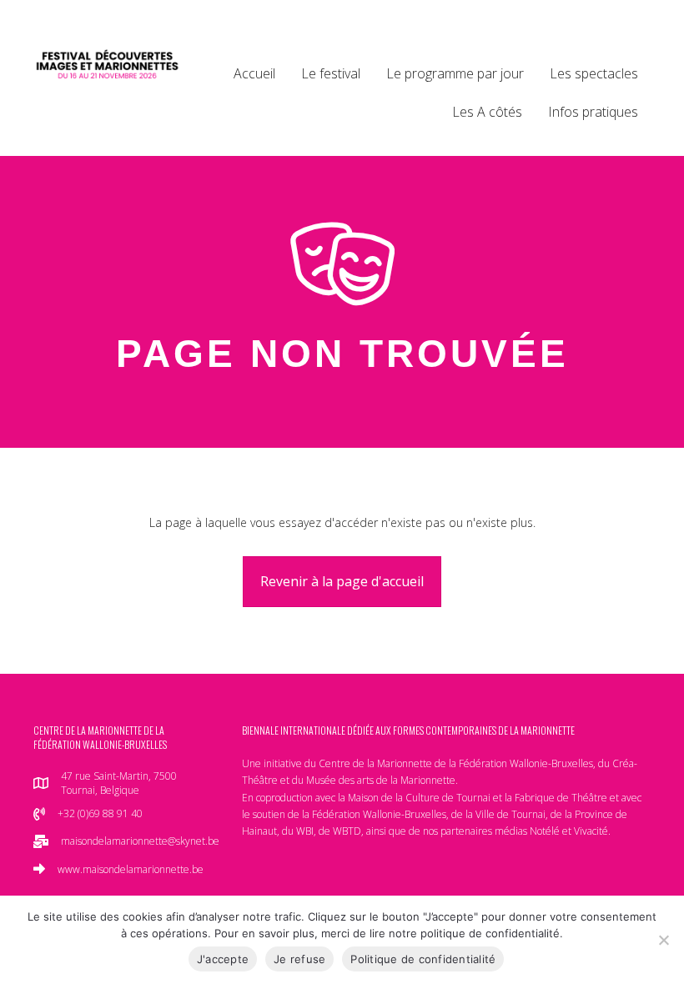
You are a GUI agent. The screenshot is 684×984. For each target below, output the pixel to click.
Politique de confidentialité (422, 959)
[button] (342, 581)
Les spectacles (594, 73)
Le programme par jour (455, 73)
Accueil (254, 73)
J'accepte (223, 959)
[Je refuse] (663, 939)
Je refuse (299, 959)
